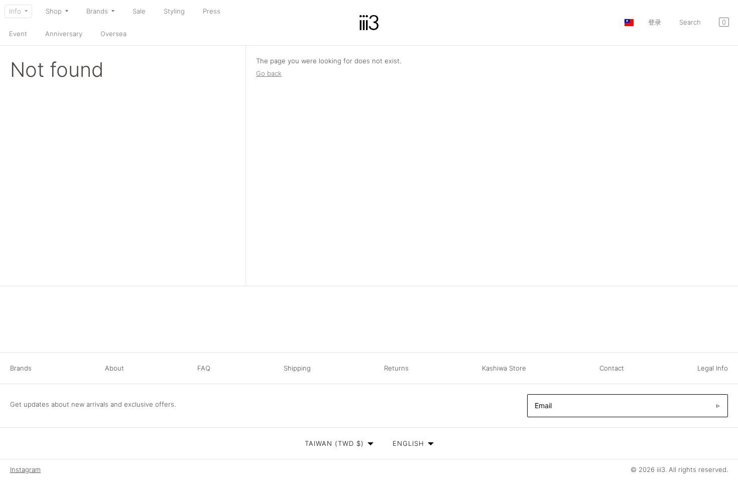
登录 (654, 22)
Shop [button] (54, 11)
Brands (21, 368)
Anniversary (63, 34)
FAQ (203, 368)
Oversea (113, 34)
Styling (174, 11)
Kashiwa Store (504, 368)
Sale (139, 11)
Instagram (25, 469)
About (114, 368)
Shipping (297, 368)
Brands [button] (97, 11)
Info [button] (15, 11)
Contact (611, 368)
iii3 (661, 469)
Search (690, 22)
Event (18, 34)
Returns (396, 368)
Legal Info (712, 368)
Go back (269, 73)
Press (211, 11)
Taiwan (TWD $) (334, 443)
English (408, 443)
